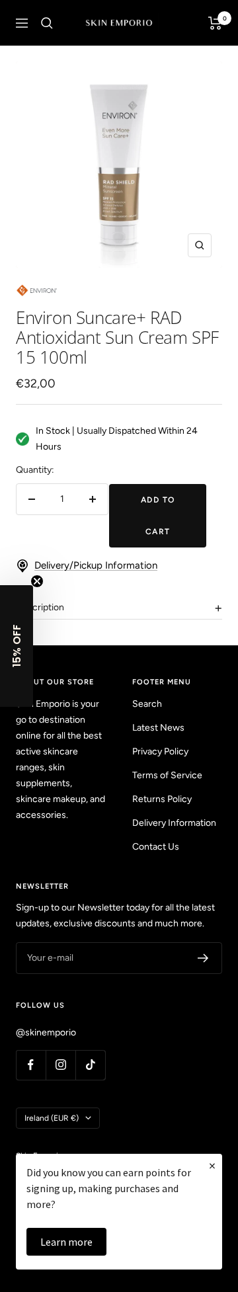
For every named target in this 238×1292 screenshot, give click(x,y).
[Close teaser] (37, 581)
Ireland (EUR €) (51, 1118)
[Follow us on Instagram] (60, 1065)
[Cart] (215, 23)
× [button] (212, 1165)
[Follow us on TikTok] (90, 1065)
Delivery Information (174, 822)
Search (147, 703)
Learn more (66, 1241)
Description (40, 607)
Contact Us (155, 846)
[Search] (47, 23)
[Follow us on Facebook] (31, 1065)
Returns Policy (162, 799)
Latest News (158, 727)
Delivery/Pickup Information (95, 565)
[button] (16, 646)
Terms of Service (167, 775)
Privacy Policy (160, 751)
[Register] (203, 958)
